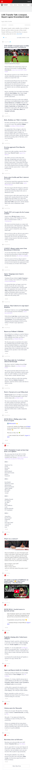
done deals (19, 34)
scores (29, 1)
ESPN (8, 1)
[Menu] (2, 1)
